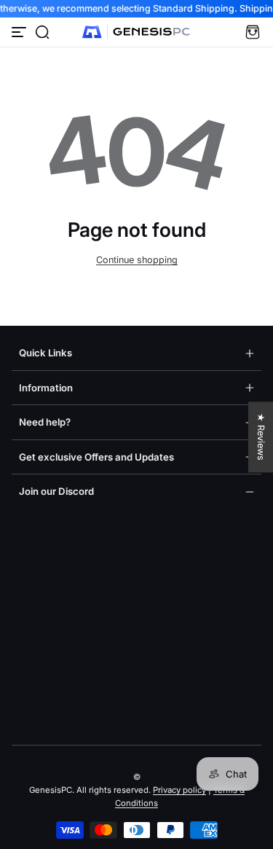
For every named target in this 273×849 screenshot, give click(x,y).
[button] (42, 32)
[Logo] (136, 32)
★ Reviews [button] (261, 437)
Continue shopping (137, 259)
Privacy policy (179, 790)
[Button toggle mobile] (20, 32)
